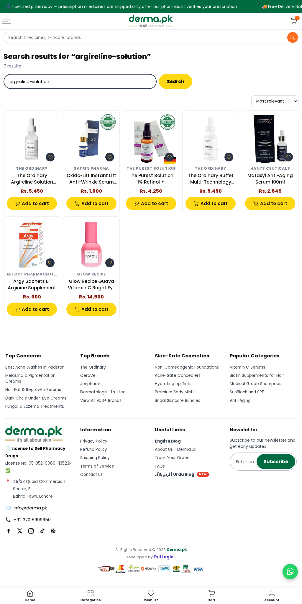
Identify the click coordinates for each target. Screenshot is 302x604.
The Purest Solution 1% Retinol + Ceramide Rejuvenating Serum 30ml (151, 179)
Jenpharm (90, 384)
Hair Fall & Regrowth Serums (33, 389)
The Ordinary (31, 168)
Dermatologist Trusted (103, 392)
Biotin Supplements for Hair (257, 375)
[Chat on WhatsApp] (290, 571)
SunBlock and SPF (247, 392)
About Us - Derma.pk (175, 449)
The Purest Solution (151, 168)
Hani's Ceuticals (270, 168)
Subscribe (276, 461)
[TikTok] (42, 531)
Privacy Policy (93, 441)
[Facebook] (8, 531)
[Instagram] (31, 531)
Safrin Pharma (91, 168)
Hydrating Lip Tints (173, 384)
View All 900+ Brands (101, 400)
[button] (50, 157)
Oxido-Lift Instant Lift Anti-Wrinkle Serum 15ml (91, 179)
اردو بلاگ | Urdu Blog (181, 474)
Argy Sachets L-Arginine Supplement (32, 284)
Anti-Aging (240, 400)
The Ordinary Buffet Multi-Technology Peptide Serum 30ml (210, 179)
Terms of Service (97, 466)
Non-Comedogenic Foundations (187, 367)
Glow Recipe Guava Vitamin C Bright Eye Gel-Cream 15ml (91, 284)
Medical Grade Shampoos (255, 384)
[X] (20, 531)
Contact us (91, 474)
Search (175, 81)
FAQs (160, 466)
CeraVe (88, 375)
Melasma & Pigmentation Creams (30, 378)
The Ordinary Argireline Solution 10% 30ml (32, 179)
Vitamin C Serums (247, 367)
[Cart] (293, 21)
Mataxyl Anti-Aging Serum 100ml (270, 178)
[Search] (292, 37)
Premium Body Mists (175, 392)
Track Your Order (171, 458)
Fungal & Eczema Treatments (34, 406)
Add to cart (35, 203)
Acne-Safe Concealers (178, 375)
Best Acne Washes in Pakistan (35, 367)
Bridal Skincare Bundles (177, 400)
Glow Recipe (91, 274)
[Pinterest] (53, 531)
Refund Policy (93, 449)
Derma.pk (177, 549)
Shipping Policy (95, 458)
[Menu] (7, 21)
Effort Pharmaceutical (32, 274)
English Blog (168, 441)
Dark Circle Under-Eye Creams (35, 398)
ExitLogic (163, 557)
